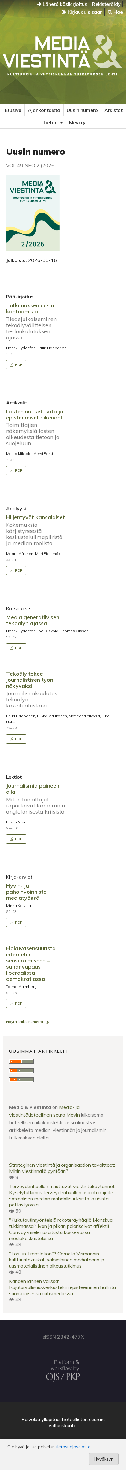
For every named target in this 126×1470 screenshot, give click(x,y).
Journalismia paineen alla (35, 798)
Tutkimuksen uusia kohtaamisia (31, 321)
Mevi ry (77, 122)
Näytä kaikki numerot (24, 1021)
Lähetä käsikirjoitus (64, 4)
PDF (18, 364)
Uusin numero (82, 110)
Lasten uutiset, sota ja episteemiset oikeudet (34, 427)
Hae (117, 12)
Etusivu (13, 110)
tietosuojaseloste (73, 1447)
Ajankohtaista (44, 110)
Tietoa (51, 122)
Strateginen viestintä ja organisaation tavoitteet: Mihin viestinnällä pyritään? (62, 1168)
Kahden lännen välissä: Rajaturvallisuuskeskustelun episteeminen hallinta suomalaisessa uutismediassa (62, 1287)
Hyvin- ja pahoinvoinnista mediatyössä (26, 891)
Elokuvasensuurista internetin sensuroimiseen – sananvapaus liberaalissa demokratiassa (31, 963)
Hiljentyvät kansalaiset (35, 530)
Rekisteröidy (106, 4)
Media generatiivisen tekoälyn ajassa (32, 620)
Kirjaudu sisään (84, 12)
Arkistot (113, 110)
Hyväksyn (103, 1459)
